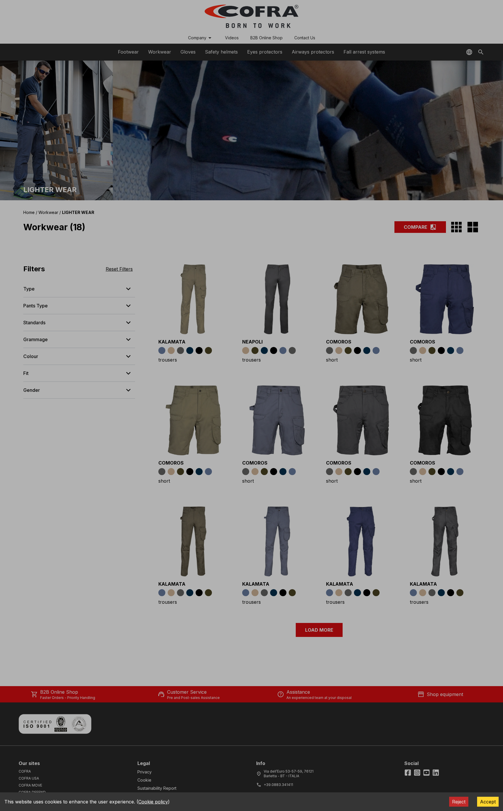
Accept (488, 802)
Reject (458, 802)
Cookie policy (153, 802)
